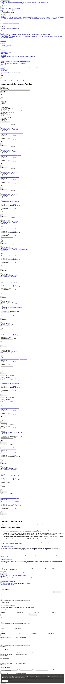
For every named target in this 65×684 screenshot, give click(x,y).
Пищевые (31, 31)
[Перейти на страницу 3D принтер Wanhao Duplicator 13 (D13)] (10, 498)
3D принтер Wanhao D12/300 (7, 201)
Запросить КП (3, 145)
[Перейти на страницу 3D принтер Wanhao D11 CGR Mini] (9, 428)
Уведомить (18, 628)
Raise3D (41, 39)
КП (1, 187)
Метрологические (15, 56)
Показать (7, 122)
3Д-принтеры (4, 17)
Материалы (3, 65)
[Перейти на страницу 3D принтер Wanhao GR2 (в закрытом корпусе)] (11, 352)
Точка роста (20, 572)
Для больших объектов (25, 61)
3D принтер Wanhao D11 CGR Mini (8, 432)
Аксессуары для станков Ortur (14, 72)
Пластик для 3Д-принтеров (37, 17)
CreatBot (15, 39)
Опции (7, 58)
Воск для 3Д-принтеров (40, 34)
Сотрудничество (7, 572)
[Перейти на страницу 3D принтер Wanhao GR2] (6, 325)
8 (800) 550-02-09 (4, 11)
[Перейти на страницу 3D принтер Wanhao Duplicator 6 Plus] (9, 222)
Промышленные (9, 31)
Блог (36, 3)
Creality (11, 39)
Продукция (3, 576)
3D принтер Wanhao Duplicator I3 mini (9, 133)
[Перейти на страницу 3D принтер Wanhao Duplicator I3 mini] (9, 129)
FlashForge (27, 549)
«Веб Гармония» (19, 586)
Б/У (39, 31)
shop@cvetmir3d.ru (5, 581)
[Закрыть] (17, 128)
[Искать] (14, 10)
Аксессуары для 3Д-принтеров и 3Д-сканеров (19, 18)
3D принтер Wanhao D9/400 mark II (8, 307)
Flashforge (19, 39)
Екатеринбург (15, 2)
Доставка (5, 3)
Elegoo (46, 39)
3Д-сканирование (15, 3)
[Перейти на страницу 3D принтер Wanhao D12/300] (7, 195)
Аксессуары (17, 34)
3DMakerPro (9, 63)
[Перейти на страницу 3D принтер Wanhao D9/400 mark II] (9, 303)
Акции (38, 3)
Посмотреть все (43, 31)
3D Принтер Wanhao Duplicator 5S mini (9, 475)
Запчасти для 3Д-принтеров (45, 18)
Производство (28, 36)
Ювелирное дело (4, 37)
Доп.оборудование (5, 69)
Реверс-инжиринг (16, 61)
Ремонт (20, 3)
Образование (19, 36)
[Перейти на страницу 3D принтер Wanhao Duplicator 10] (8, 151)
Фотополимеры (31, 34)
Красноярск (29, 2)
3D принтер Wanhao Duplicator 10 (8, 155)
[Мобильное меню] (2, 7)
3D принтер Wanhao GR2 (6, 331)
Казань (19, 2)
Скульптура (51, 36)
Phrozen (31, 39)
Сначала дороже (12, 89)
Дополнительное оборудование (24, 17)
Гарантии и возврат (12, 575)
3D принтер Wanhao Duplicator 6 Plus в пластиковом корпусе (14, 255)
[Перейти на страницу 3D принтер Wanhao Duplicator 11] (8, 449)
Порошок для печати (46, 66)
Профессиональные (17, 31)
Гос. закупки (31, 3)
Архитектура (41, 36)
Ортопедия (10, 37)
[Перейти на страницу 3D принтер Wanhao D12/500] (7, 401)
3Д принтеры (4, 577)
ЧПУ (2, 71)
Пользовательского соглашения (6, 597)
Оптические (22, 56)
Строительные (25, 31)
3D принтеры (20, 133)
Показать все (3, 41)
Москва (2, 2)
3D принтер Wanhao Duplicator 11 (8, 452)
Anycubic (32, 549)
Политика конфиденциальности (7, 584)
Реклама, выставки (58, 36)
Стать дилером (25, 3)
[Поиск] (4, 14)
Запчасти (22, 34)
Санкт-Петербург (8, 2)
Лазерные (27, 56)
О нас (2, 3)
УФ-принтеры (4, 70)
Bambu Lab (7, 39)
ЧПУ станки (15, 17)
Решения (33, 577)
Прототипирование (5, 36)
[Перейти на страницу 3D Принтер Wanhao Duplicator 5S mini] (9, 469)
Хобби (23, 36)
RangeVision (14, 63)
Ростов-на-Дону (44, 2)
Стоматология (12, 36)
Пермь (39, 2)
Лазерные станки (4, 72)
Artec (2, 63)
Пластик (26, 34)
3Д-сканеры (9, 17)
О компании (3, 571)
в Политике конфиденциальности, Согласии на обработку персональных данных (39, 596)
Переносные (8, 56)
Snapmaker (24, 39)
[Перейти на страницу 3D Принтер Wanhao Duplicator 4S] (8, 276)
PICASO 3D (36, 39)
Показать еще (3, 113)
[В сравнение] (1, 126)
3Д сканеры (9, 577)
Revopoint (24, 63)
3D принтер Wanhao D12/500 (7, 408)
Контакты (42, 3)
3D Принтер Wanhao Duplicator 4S (8, 282)
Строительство (34, 36)
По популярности (26, 89)
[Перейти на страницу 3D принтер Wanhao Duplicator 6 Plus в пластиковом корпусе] (14, 249)
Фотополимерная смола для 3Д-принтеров (52, 17)
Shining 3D (19, 63)
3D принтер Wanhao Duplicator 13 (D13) (9, 501)
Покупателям (3, 574)
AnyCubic (3, 39)
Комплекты (54, 18)
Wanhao (14, 135)
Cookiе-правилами (21, 677)
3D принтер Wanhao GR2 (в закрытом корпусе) (11, 359)
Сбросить (3, 122)
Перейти (15, 128)
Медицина (46, 36)
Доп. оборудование (21, 577)
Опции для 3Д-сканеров (34, 18)
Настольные (3, 31)
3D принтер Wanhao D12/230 (7, 177)
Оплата (9, 3)
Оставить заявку (57, 591)
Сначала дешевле (4, 89)
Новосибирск (35, 2)
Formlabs (36, 549)
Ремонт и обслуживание (22, 575)
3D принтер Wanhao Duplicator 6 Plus (9, 228)
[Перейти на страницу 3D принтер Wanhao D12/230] (7, 173)
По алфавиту (19, 89)
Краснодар (23, 2)
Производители (14, 572)
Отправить (3, 646)
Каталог (2, 16)
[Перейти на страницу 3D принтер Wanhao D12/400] (7, 379)
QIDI (44, 39)
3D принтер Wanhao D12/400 (7, 383)
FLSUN (28, 39)
